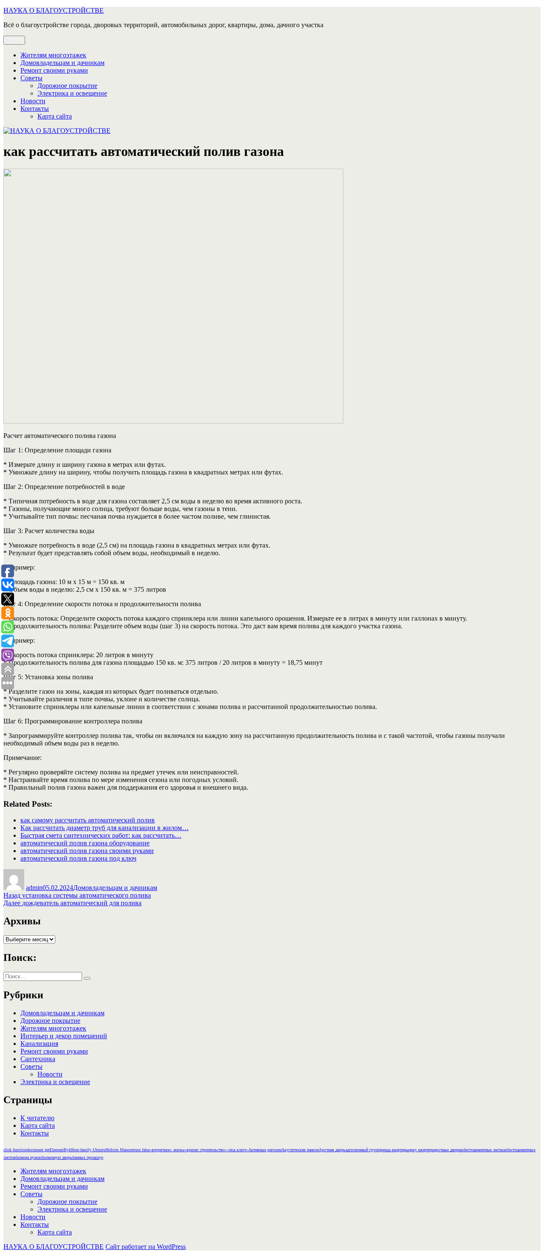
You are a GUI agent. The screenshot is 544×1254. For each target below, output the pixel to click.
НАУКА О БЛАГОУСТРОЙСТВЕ (53, 10)
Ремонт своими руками (54, 70)
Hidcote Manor (118, 1149)
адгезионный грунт (362, 1149)
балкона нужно (28, 1157)
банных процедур (87, 1157)
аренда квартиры (394, 1149)
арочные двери (447, 1149)
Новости (32, 100)
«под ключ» (237, 1149)
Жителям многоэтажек (53, 55)
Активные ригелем (264, 1149)
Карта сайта (54, 116)
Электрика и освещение (72, 93)
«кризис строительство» (205, 1149)
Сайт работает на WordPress (145, 1246)
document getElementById (49, 1149)
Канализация (39, 1043)
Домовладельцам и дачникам (62, 62)
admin (34, 887)
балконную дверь (57, 1157)
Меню (14, 40)
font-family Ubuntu (88, 1149)
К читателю (37, 1117)
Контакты (34, 108)
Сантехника (37, 1058)
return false (140, 1149)
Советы (31, 78)
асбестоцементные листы (482, 1149)
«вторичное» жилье (167, 1149)
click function (15, 1149)
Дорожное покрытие (67, 85)
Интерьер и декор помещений (63, 1035)
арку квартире (421, 1149)
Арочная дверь (332, 1149)
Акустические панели (300, 1149)
